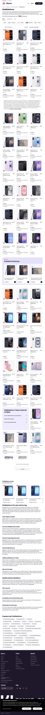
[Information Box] (12, 27)
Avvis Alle (26, 708)
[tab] (3, 19)
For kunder (4, 0)
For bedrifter (9, 0)
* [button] (22, 49)
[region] (22, 705)
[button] (32, 3)
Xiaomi (3, 550)
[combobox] (34, 27)
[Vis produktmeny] (41, 9)
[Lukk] (43, 700)
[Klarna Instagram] (26, 688)
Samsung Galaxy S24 (19, 532)
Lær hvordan (24, 16)
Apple (3, 518)
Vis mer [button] (22, 469)
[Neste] (40, 273)
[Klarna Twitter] (23, 688)
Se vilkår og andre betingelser (15, 108)
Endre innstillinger (7, 708)
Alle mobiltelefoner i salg (7, 482)
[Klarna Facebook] (17, 688)
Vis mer (41, 14)
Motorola (4, 540)
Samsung (22, 528)
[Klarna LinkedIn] (20, 688)
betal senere (31, 584)
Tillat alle (37, 708)
